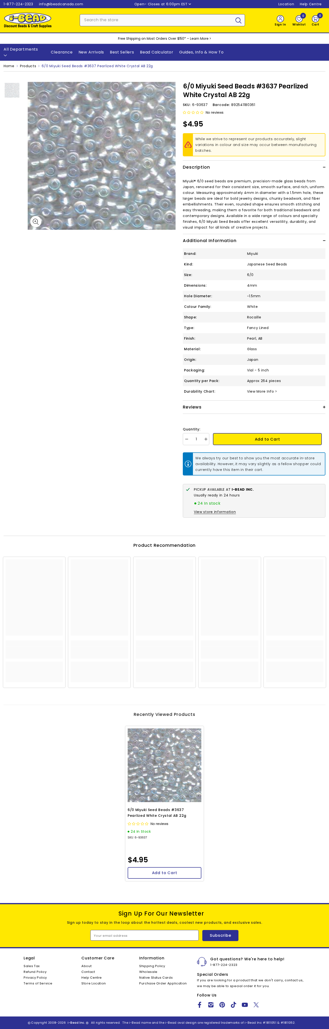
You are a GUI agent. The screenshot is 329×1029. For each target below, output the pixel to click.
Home (9, 66)
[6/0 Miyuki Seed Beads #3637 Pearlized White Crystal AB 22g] (164, 765)
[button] (193, 112)
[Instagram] (211, 1004)
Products (28, 66)
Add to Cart (267, 439)
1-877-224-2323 (18, 4)
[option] (102, 156)
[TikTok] (233, 1004)
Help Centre (311, 4)
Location (286, 4)
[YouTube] (244, 1004)
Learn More (199, 38)
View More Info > (262, 391)
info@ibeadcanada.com (61, 4)
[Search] (162, 20)
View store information (215, 511)
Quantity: (191, 429)
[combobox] (156, 19)
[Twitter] (256, 1004)
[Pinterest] (222, 1004)
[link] (34, 652)
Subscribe (220, 935)
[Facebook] (199, 1004)
